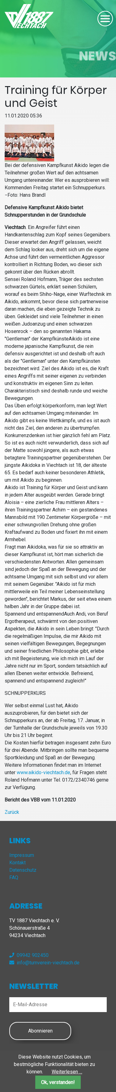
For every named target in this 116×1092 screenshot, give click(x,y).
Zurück (12, 812)
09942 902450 (33, 955)
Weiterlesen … (67, 1072)
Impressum (21, 855)
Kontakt (17, 863)
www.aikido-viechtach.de (43, 772)
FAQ (13, 877)
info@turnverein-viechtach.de (48, 963)
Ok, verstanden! (58, 1082)
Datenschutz (23, 870)
